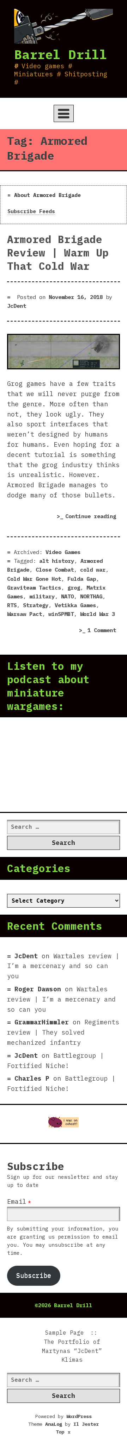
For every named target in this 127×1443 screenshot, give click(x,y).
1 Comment (103, 631)
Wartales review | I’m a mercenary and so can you (63, 966)
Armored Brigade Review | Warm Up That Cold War (58, 253)
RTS (12, 605)
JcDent (16, 305)
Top (63, 1432)
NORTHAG (91, 596)
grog (73, 587)
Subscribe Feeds (31, 211)
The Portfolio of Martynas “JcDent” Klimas (72, 1350)
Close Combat (55, 569)
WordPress (79, 1416)
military (42, 596)
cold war (92, 569)
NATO (67, 596)
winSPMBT (61, 613)
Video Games (63, 551)
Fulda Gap (81, 578)
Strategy (35, 605)
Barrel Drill (60, 54)
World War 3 (97, 613)
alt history (56, 560)
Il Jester (86, 1424)
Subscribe (33, 1275)
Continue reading (92, 517)
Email (16, 1201)
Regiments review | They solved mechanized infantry (63, 1032)
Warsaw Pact (24, 613)
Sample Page (64, 1332)
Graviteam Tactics (34, 587)
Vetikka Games (75, 605)
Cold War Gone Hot (34, 578)
